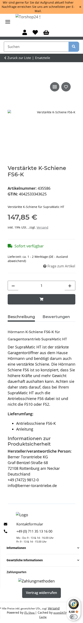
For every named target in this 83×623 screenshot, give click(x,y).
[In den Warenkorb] (41, 299)
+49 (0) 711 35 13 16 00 (34, 531)
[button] (25, 33)
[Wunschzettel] (35, 33)
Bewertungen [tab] (56, 316)
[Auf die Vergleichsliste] (54, 86)
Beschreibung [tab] (21, 316)
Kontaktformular (29, 524)
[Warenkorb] (46, 33)
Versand (42, 227)
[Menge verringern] (13, 286)
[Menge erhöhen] (69, 286)
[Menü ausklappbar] (7, 19)
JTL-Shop (29, 613)
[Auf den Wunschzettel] (66, 86)
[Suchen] (74, 47)
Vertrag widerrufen (41, 592)
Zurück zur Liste (19, 58)
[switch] (73, 617)
